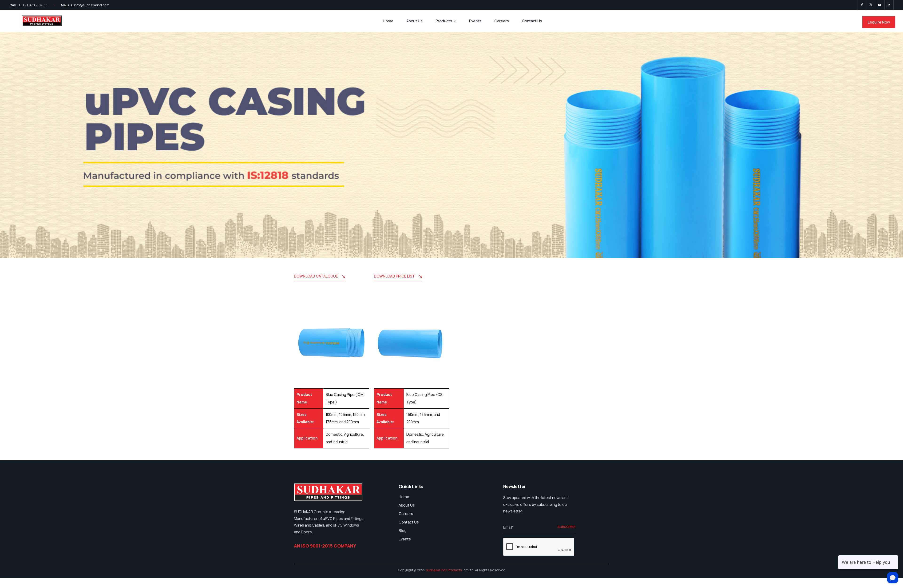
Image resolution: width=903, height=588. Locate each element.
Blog (403, 530)
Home (388, 21)
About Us (414, 21)
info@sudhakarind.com (91, 5)
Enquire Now (879, 22)
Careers (501, 21)
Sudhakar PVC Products (444, 570)
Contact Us (532, 21)
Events (475, 21)
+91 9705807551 (35, 5)
